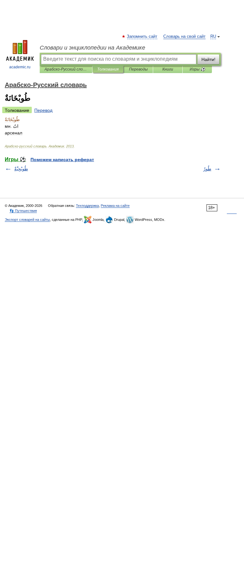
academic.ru (19, 67)
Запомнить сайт (142, 36)
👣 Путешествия (23, 211)
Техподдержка (87, 206)
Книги (167, 69)
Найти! (208, 59)
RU (213, 36)
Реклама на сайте (115, 206)
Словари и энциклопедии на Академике (92, 47)
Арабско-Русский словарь (65, 69)
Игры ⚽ (197, 69)
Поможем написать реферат (62, 159)
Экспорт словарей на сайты (27, 219)
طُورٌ (207, 168)
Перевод (43, 110)
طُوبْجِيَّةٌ (21, 168)
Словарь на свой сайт (184, 36)
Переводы (138, 69)
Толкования (108, 69)
